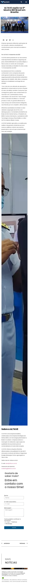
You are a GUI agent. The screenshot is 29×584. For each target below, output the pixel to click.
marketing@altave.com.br (8, 468)
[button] (21, 2)
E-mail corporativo (10, 501)
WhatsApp (8, 524)
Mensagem (7, 508)
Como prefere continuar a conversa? (12, 519)
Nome (6, 495)
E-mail (7, 522)
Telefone (14, 522)
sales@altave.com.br (11, 463)
